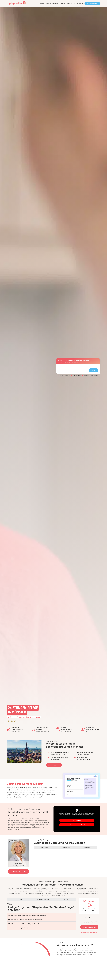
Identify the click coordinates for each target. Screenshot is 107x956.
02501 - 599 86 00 (89, 910)
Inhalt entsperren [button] (77, 820)
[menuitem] (41, 3)
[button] (41, 915)
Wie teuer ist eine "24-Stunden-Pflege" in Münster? (25, 924)
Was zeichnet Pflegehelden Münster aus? (22, 928)
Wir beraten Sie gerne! (89, 908)
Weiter (93, 370)
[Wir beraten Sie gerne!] (89, 905)
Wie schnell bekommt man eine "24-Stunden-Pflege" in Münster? (28, 915)
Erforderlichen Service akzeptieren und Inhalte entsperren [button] (77, 824)
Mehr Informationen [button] (76, 817)
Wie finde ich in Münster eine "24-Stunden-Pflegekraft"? (26, 919)
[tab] (44, 847)
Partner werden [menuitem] (78, 3)
